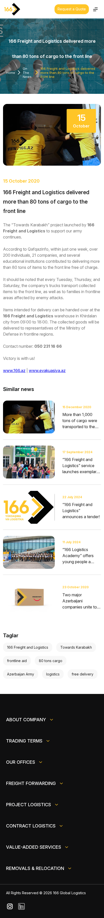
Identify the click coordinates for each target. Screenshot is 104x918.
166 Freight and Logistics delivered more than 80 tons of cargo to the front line (67, 73)
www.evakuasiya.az (47, 370)
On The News (27, 73)
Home (10, 73)
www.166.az (14, 370)
